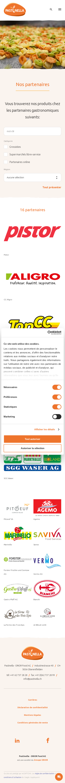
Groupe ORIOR (41, 760)
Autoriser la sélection (32, 448)
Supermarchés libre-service (25, 154)
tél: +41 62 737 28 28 (17, 675)
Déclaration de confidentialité (33, 707)
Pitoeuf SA (8, 519)
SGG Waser (8, 478)
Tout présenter (51, 187)
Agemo (36, 519)
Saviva (36, 545)
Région (7, 169)
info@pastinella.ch (33, 679)
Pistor (6, 255)
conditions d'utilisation (12, 777)
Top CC (7, 344)
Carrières (32, 700)
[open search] (51, 9)
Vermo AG (38, 574)
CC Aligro (8, 299)
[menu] (59, 9)
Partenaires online (19, 162)
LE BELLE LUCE (39, 625)
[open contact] (59, 777)
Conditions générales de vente (32, 723)
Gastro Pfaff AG (11, 599)
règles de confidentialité (44, 773)
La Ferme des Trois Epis (14, 625)
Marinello (8, 545)
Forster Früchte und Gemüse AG (16, 572)
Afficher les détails (44, 429)
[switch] (56, 397)
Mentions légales (32, 715)
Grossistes (15, 146)
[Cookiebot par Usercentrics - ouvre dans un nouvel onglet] (47, 333)
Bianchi (36, 599)
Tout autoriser (32, 439)
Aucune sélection (15, 177)
